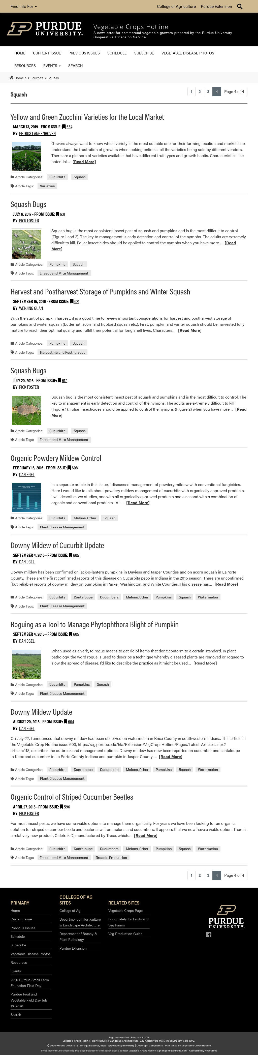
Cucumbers (109, 597)
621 (76, 301)
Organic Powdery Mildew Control (56, 457)
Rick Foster (29, 220)
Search (75, 65)
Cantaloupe (83, 597)
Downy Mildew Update (41, 711)
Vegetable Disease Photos (188, 53)
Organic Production (111, 857)
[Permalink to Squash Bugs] (27, 244)
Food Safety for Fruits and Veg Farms (128, 921)
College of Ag (69, 910)
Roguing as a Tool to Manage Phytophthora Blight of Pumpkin (95, 623)
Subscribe (144, 53)
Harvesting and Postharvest (62, 352)
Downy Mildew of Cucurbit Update (57, 544)
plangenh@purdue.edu (173, 1050)
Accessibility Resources (203, 1050)
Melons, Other (85, 518)
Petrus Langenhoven (37, 133)
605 (76, 555)
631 (62, 214)
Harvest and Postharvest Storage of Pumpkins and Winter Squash (100, 291)
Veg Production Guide (125, 933)
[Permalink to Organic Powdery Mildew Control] (27, 498)
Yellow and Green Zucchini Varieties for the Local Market (87, 116)
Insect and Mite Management (64, 273)
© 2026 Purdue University (62, 1045)
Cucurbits (57, 176)
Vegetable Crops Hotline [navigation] (131, 26)
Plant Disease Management (62, 527)
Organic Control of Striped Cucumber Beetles (72, 796)
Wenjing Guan (31, 308)
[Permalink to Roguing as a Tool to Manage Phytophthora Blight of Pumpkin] (27, 664)
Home (19, 53)
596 (67, 806)
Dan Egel (27, 474)
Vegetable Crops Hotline (196, 1045)
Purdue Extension (216, 6)
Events (50, 65)
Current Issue (47, 53)
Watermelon (208, 597)
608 (75, 467)
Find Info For (22, 6)
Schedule (117, 53)
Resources (25, 65)
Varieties (47, 186)
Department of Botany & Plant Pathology (78, 936)
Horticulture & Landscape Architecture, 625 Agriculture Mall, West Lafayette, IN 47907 (144, 1040)
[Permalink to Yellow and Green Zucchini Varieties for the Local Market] (27, 156)
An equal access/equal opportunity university (107, 1045)
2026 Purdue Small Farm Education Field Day (30, 982)
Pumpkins (57, 264)
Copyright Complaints (150, 1045)
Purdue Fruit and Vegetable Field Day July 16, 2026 (29, 999)
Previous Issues (84, 53)
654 (69, 126)
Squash (80, 176)
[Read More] (84, 161)
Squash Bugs (28, 203)
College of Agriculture (176, 6)
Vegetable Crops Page (125, 910)
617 (64, 380)
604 (71, 721)
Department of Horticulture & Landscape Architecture (80, 922)
